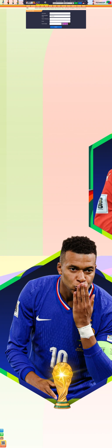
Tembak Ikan (74, 6)
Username (44, 13)
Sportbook (33, 6)
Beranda (28, 6)
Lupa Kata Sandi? (80, 1)
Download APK (60, 1)
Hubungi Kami (73, 1)
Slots (42, 6)
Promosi (84, 6)
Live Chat (66, 1)
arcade (50, 6)
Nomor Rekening (45, 18)
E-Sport (38, 6)
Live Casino (63, 6)
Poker (54, 6)
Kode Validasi (44, 23)
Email (43, 21)
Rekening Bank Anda (45, 16)
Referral (79, 6)
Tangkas (69, 6)
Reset (56, 27)
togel (59, 6)
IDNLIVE (46, 6)
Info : (28, 7)
